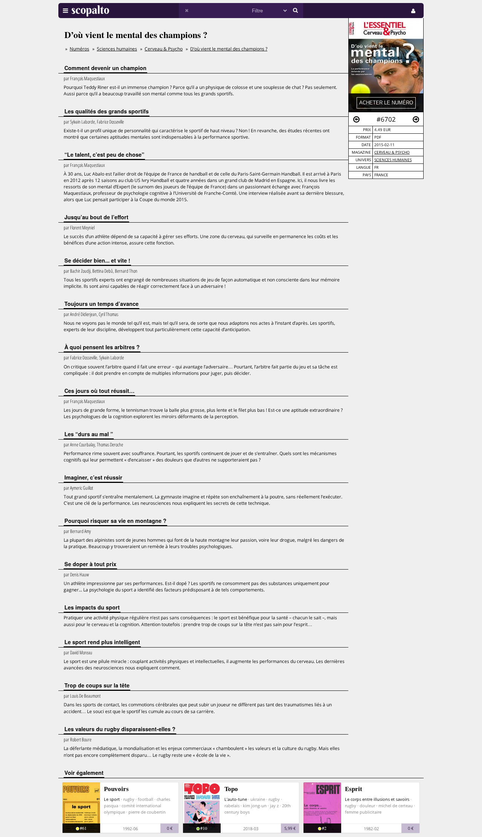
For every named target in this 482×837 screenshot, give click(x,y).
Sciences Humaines (393, 159)
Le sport (112, 799)
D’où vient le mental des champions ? (228, 49)
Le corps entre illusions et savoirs (377, 799)
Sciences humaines (117, 49)
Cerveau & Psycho (392, 152)
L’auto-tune (235, 799)
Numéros (79, 49)
